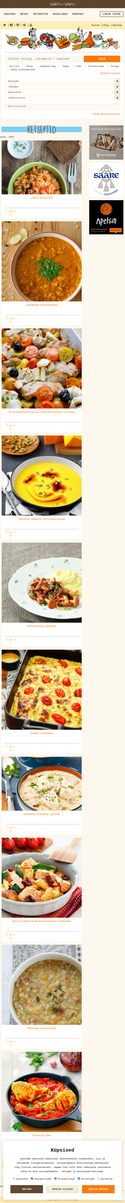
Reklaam (117, 25)
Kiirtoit (14, 66)
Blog (106, 25)
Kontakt (78, 14)
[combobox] (62, 81)
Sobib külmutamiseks (23, 69)
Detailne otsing (110, 73)
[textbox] (24, 106)
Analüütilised (42, 1179)
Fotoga (115, 66)
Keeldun (26, 1189)
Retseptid (40, 14)
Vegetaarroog (48, 66)
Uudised (9, 14)
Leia (102, 59)
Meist (24, 14)
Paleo (29, 66)
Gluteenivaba (96, 66)
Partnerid (106, 1179)
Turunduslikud (66, 1179)
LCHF (78, 66)
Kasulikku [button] (60, 14)
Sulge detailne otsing (106, 113)
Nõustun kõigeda (98, 1189)
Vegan (65, 66)
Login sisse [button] (112, 14)
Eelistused (87, 1179)
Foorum (95, 25)
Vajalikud (22, 1179)
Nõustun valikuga (62, 1189)
